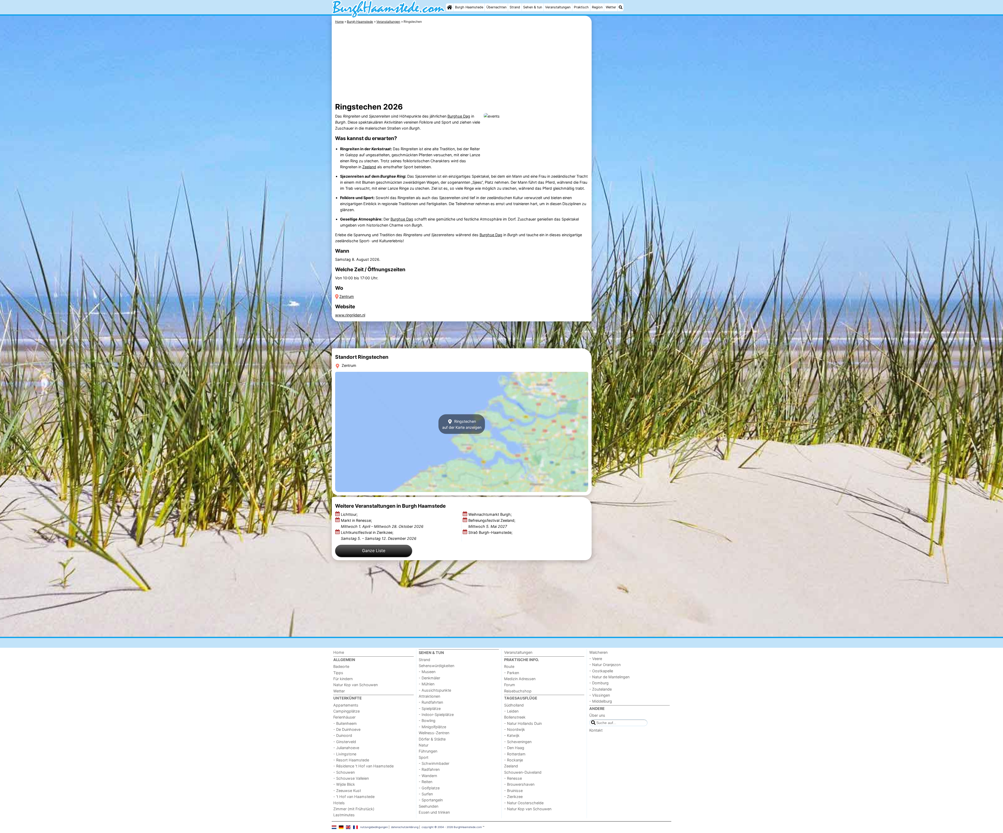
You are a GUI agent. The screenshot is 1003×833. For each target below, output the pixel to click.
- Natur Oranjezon (605, 664)
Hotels (339, 803)
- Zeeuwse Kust (347, 790)
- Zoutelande (600, 689)
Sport (423, 757)
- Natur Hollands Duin (523, 723)
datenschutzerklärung (404, 827)
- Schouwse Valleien (351, 778)
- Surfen (426, 794)
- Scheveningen (518, 741)
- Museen (427, 671)
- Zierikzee (513, 796)
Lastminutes (344, 815)
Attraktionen (429, 696)
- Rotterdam (515, 754)
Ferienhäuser (344, 717)
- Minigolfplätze (432, 727)
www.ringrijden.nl (350, 315)
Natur (423, 745)
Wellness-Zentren (434, 733)
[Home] (449, 7)
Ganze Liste (373, 550)
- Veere (595, 658)
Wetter (611, 7)
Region (597, 7)
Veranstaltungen (557, 7)
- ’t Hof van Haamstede (354, 796)
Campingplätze (346, 711)
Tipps (338, 672)
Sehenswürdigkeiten (436, 665)
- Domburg (599, 683)
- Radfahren (429, 769)
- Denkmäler (429, 678)
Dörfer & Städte (432, 739)
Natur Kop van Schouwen (355, 684)
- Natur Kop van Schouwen (527, 809)
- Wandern (428, 775)
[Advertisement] (632, 135)
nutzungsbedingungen (374, 827)
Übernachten (496, 7)
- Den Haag (514, 747)
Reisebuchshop (518, 691)
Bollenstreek (515, 717)
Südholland (514, 705)
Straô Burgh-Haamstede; (491, 532)
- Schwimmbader (434, 763)
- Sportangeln (431, 800)
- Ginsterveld (344, 741)
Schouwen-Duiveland (522, 772)
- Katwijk (512, 735)
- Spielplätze (430, 708)
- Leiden (511, 711)
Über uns (597, 715)
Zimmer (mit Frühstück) (353, 809)
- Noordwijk (514, 729)
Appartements (345, 705)
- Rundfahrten (431, 702)
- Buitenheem (345, 723)
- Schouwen (344, 772)
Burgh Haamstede (469, 7)
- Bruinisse (513, 790)
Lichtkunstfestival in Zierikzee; (378, 535)
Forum (509, 684)
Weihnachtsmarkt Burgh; (490, 514)
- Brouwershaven (519, 784)
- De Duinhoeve (346, 729)
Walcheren (598, 652)
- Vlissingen (599, 695)
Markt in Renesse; (382, 523)
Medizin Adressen (519, 678)
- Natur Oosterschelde (524, 803)
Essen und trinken (434, 812)
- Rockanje (513, 760)
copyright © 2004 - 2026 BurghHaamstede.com (452, 827)
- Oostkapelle (601, 671)
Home (338, 652)
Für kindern (343, 678)
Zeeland (369, 167)
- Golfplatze (429, 788)
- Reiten (425, 781)
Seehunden (428, 806)
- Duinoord (342, 735)
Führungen (428, 751)
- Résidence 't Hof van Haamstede (363, 766)
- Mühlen (426, 684)
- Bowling (427, 720)
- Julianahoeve (346, 747)
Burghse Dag (458, 116)
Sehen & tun (532, 7)
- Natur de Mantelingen (609, 677)
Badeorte (341, 666)
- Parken (511, 672)
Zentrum (346, 296)
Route (509, 666)
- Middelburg (600, 701)
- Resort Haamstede (351, 760)
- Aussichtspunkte (435, 690)
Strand (515, 7)
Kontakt (596, 730)
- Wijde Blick (344, 784)
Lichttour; (350, 514)
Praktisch (581, 7)
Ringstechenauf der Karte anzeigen (461, 424)
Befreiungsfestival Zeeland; (491, 523)
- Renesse (513, 778)
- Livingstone (344, 754)
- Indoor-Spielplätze (436, 714)
